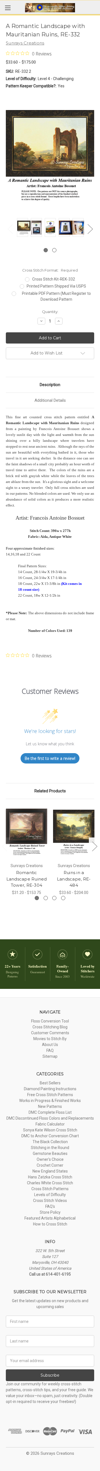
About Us (50, 1044)
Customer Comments (50, 1033)
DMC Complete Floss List (50, 1112)
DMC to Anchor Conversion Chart (50, 1136)
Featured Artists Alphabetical (50, 1218)
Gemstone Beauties (50, 1153)
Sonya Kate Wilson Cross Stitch (50, 1130)
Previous (10, 228)
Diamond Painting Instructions (50, 1089)
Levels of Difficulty (50, 1194)
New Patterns (50, 1106)
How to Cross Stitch (50, 1224)
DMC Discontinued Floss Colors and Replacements (50, 1118)
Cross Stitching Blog (50, 1027)
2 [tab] (54, 250)
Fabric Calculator (50, 1124)
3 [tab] (54, 898)
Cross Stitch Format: (50, 270)
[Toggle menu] (7, 7)
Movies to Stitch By (50, 1038)
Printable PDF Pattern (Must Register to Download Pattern (56, 296)
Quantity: (50, 311)
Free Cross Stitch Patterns (50, 1094)
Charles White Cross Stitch (50, 1183)
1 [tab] (46, 250)
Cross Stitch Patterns (50, 1189)
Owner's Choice (50, 1159)
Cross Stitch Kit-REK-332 (53, 279)
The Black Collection (50, 1142)
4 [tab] (63, 898)
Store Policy (50, 1212)
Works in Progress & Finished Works (50, 1100)
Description (50, 384)
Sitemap (50, 1056)
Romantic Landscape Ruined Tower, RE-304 (26, 879)
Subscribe (50, 1375)
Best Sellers (50, 1083)
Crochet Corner (50, 1165)
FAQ (50, 1050)
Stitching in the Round (50, 1147)
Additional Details (50, 400)
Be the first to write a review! (50, 758)
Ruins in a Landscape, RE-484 (74, 879)
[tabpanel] (22, 228)
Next (90, 228)
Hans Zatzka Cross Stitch (50, 1177)
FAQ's (50, 1206)
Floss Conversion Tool (50, 1021)
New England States (50, 1171)
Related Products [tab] (50, 790)
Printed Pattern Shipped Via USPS (56, 286)
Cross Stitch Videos (50, 1200)
